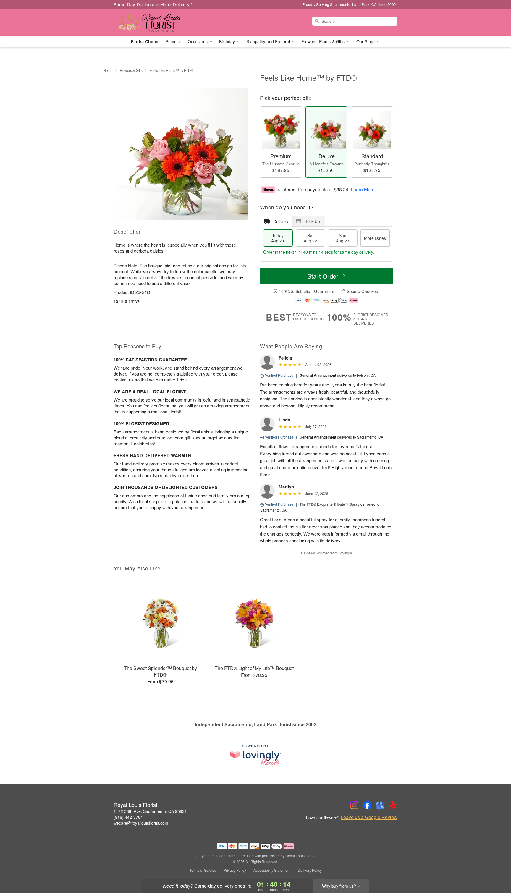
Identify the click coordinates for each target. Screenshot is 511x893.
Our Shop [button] (366, 41)
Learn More (363, 189)
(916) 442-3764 (128, 817)
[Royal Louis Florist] (156, 22)
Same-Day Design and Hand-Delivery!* (153, 4)
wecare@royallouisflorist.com (141, 823)
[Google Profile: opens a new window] (380, 805)
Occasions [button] (198, 41)
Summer (174, 41)
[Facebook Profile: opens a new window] (367, 805)
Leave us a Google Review (369, 817)
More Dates (375, 238)
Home (108, 70)
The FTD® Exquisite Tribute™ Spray (330, 504)
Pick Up (313, 221)
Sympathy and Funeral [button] (268, 41)
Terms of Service (203, 870)
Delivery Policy (310, 870)
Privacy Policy (235, 870)
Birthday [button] (227, 41)
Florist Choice (145, 41)
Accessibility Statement (271, 870)
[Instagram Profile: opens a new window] (354, 805)
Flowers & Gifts (131, 70)
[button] (495, 867)
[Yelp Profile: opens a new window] (393, 805)
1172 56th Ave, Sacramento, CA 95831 (150, 811)
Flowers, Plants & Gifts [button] (323, 41)
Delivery (280, 221)
